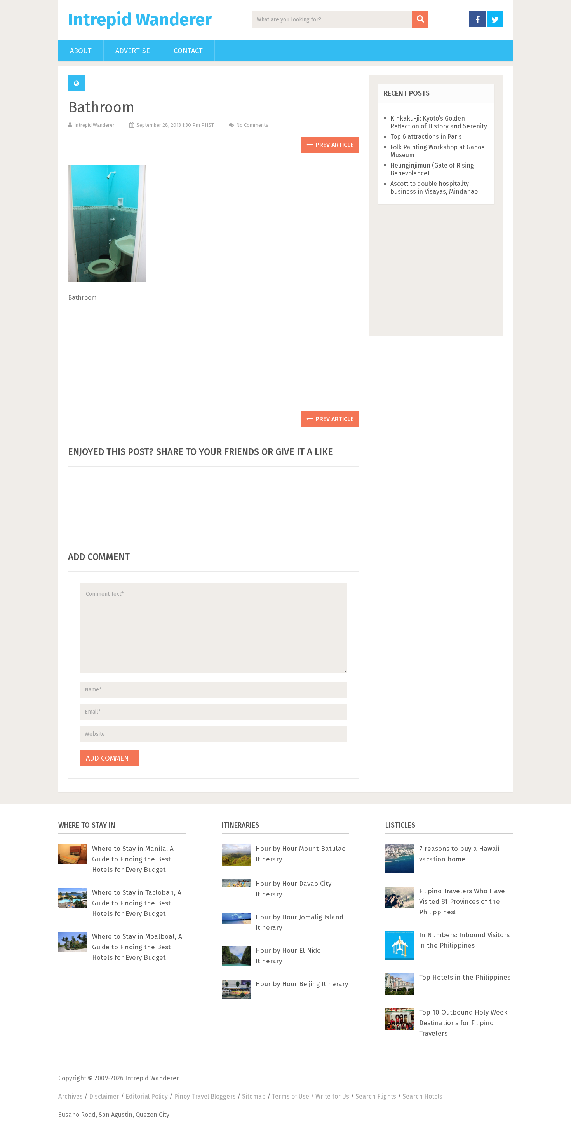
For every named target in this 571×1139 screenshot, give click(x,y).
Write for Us (332, 1096)
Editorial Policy (146, 1096)
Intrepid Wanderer (140, 19)
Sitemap (254, 1096)
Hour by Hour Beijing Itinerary (302, 984)
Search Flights (375, 1096)
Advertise (132, 51)
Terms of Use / (293, 1096)
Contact (188, 51)
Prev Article (333, 145)
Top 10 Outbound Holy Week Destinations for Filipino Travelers (463, 1023)
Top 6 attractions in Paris (426, 136)
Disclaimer (104, 1096)
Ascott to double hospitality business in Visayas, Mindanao (434, 187)
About (81, 51)
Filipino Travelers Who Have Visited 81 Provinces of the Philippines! (462, 901)
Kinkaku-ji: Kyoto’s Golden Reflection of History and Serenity (438, 122)
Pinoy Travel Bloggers (205, 1096)
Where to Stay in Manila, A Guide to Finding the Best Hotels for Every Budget (133, 859)
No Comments (252, 125)
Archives (70, 1096)
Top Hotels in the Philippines (464, 977)
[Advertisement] (213, 359)
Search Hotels (422, 1096)
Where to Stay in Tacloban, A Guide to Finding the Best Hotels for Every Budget (136, 903)
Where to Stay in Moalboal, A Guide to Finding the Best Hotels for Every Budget (137, 947)
